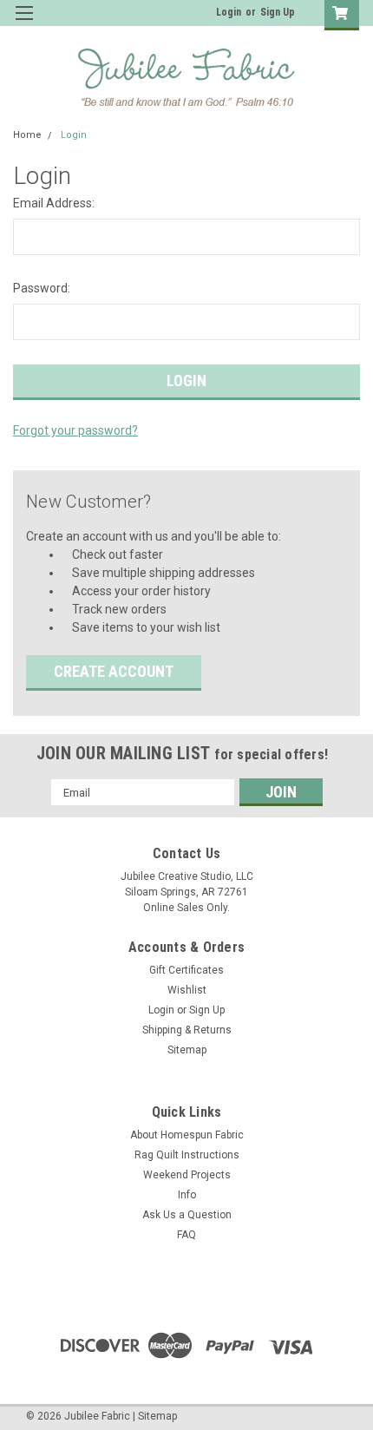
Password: (41, 288)
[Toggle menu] (24, 24)
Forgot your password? (75, 430)
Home (27, 135)
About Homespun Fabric (187, 1135)
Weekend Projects (187, 1175)
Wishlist (186, 990)
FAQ (186, 1235)
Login (228, 12)
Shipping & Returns (187, 1030)
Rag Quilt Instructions (186, 1155)
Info (187, 1195)
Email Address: (54, 203)
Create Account (113, 671)
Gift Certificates (186, 970)
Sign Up (277, 12)
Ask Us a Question (187, 1215)
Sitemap (186, 1050)
